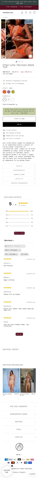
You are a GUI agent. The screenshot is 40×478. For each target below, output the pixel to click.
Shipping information (19, 183)
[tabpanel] (19, 290)
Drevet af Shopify (19, 472)
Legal (19, 429)
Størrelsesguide (9, 104)
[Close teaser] (12, 466)
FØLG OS (18, 437)
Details (19, 166)
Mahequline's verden (19, 414)
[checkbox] (24, 254)
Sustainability (19, 170)
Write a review (19, 233)
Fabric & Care (19, 174)
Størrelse (6, 96)
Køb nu (19, 124)
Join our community (19, 406)
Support (19, 422)
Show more (19, 334)
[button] (19, 211)
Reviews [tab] (9, 240)
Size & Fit (19, 178)
